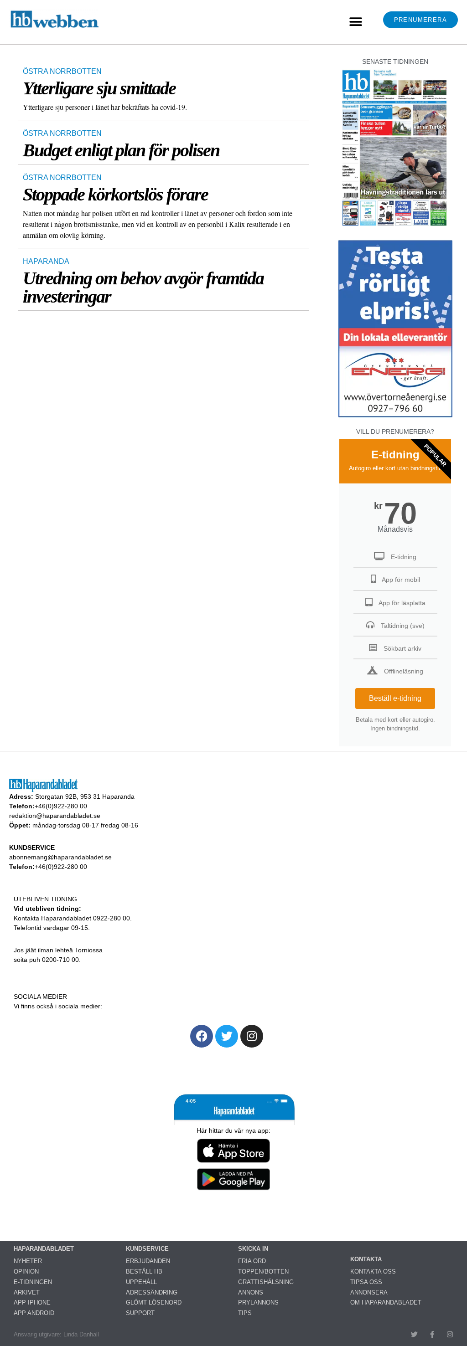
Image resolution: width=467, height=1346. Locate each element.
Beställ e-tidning (395, 698)
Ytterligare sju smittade (99, 88)
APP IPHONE (32, 1302)
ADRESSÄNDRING (151, 1292)
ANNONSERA (369, 1292)
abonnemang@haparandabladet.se (60, 857)
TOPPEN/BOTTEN (263, 1271)
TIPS (245, 1313)
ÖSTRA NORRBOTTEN (62, 71)
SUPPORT (140, 1313)
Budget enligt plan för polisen (121, 150)
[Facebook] (201, 1036)
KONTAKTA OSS (373, 1271)
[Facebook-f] (432, 1334)
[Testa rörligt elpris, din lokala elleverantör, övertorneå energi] (395, 417)
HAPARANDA (46, 261)
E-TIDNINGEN (33, 1282)
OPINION (26, 1271)
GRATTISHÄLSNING (266, 1282)
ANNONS (250, 1292)
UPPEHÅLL (141, 1282)
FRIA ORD (252, 1261)
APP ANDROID (34, 1313)
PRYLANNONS (258, 1302)
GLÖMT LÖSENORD (154, 1302)
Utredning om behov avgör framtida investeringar (143, 287)
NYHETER (28, 1261)
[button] (355, 22)
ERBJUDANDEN (148, 1261)
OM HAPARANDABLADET (385, 1302)
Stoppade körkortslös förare (115, 194)
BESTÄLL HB (144, 1271)
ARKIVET (27, 1292)
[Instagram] (251, 1036)
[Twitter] (226, 1036)
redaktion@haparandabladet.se (54, 815)
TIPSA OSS (366, 1282)
